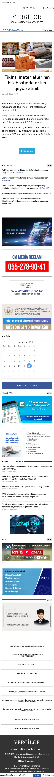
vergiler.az (35, 765)
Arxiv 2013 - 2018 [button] (27, 385)
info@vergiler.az (28, 760)
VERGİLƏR (27, 16)
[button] (47, 30)
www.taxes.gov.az (13, 29)
